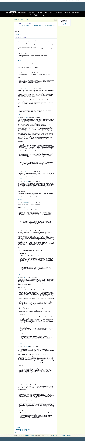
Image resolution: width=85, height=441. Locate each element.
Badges (49, 435)
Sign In (70, 0)
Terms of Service (66, 435)
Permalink (18, 40)
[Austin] (16, 26)
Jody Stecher (26, 117)
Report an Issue (56, 435)
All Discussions (17, 19)
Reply (20, 60)
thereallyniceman (29, 435)
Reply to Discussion (19, 427)
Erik (24, 63)
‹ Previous (17, 429)
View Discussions (51, 25)
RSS (15, 432)
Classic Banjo (43, 25)
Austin (24, 25)
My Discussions (24, 19)
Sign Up (67, 0)
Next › (28, 429)
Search (83, 0)
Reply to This (18, 34)
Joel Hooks (25, 40)
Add (56, 19)
